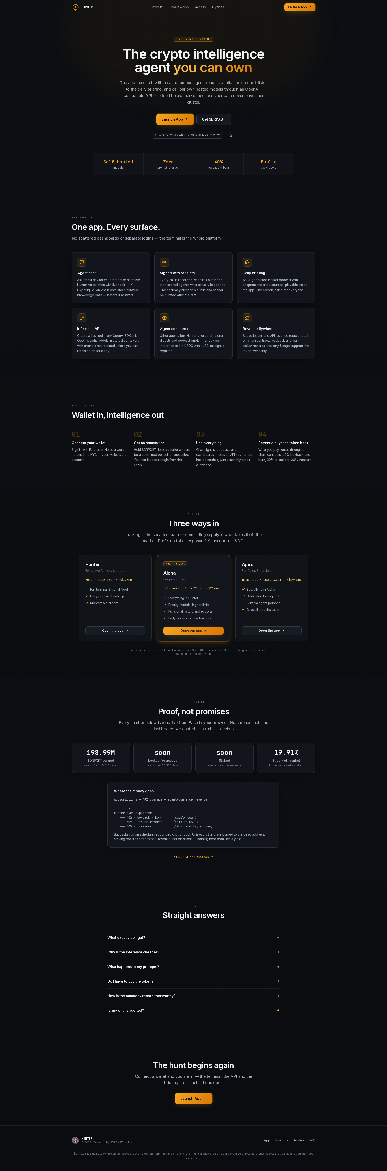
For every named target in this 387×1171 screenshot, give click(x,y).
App (267, 1140)
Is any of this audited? (194, 1010)
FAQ (312, 1140)
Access (200, 7)
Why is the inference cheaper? (194, 952)
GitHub (299, 1140)
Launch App (297, 7)
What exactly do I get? (194, 937)
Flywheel (218, 7)
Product (157, 7)
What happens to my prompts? (194, 966)
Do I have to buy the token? (194, 981)
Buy (278, 1140)
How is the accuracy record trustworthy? (194, 995)
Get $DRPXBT (213, 119)
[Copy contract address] (230, 135)
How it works (179, 7)
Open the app (113, 630)
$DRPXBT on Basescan (191, 857)
